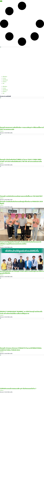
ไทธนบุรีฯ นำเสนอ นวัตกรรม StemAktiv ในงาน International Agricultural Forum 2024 (21, 349)
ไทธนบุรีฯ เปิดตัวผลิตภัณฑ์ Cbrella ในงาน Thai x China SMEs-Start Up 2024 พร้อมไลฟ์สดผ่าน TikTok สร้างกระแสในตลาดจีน (21, 160)
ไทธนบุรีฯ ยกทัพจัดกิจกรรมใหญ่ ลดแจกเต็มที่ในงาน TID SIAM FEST (21, 196)
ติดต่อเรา (4, 81)
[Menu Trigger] (1, 1)
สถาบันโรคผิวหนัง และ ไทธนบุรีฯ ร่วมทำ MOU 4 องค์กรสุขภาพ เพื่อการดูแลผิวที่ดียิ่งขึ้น (22, 272)
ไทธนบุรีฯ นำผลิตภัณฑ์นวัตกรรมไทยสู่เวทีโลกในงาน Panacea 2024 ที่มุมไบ (21, 202)
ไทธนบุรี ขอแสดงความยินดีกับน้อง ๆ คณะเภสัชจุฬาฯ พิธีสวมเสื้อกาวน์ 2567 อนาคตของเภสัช (22, 128)
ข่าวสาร (4, 78)
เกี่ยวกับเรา (5, 76)
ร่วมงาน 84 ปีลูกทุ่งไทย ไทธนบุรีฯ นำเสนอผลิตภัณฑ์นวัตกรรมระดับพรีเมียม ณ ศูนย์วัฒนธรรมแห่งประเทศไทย (20, 243)
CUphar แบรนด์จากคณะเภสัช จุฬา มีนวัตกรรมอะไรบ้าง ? (18, 388)
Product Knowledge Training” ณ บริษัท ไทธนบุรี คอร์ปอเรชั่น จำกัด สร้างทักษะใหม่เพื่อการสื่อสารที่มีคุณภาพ (21, 312)
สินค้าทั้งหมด (5, 80)
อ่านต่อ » (2, 131)
